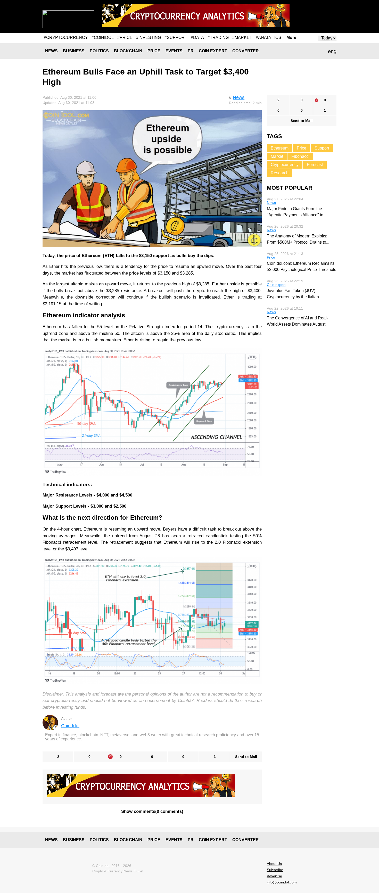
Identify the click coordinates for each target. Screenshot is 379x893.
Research (280, 173)
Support (322, 148)
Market (277, 156)
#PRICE (125, 37)
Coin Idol (70, 725)
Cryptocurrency (285, 164)
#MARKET (242, 37)
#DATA (197, 37)
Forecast (315, 164)
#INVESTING (148, 37)
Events (174, 51)
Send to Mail (246, 757)
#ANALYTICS (268, 37)
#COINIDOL (103, 37)
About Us (274, 864)
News (51, 51)
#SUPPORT (175, 37)
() (152, 811)
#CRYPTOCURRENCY (66, 37)
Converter (245, 51)
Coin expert (213, 51)
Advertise (274, 876)
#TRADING (218, 37)
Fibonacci (300, 156)
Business (74, 51)
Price (153, 51)
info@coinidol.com (282, 882)
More (291, 38)
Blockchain (128, 51)
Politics (99, 51)
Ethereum (280, 148)
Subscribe (275, 870)
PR (191, 51)
